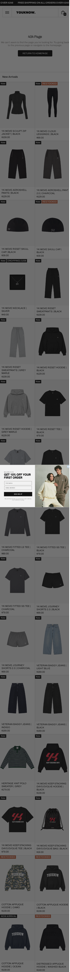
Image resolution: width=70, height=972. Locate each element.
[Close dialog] (67, 466)
